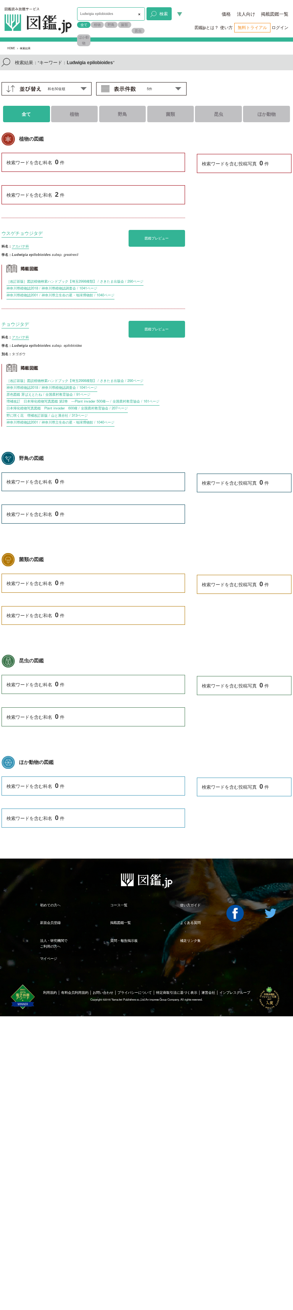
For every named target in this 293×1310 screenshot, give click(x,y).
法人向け (246, 13)
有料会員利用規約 (75, 992)
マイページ (48, 958)
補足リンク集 (190, 940)
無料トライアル (252, 27)
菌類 (124, 24)
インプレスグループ (234, 992)
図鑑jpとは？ (207, 27)
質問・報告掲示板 (124, 940)
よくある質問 (190, 922)
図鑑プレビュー (157, 238)
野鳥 (111, 24)
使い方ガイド (190, 904)
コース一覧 (118, 904)
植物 (97, 24)
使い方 (226, 27)
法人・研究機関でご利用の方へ (54, 943)
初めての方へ (50, 904)
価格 (226, 13)
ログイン (280, 27)
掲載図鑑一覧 (274, 13)
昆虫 (138, 30)
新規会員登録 (50, 922)
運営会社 (208, 992)
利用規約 (50, 992)
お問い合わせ (103, 992)
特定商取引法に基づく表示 (176, 992)
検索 (163, 13)
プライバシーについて (135, 992)
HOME (11, 48)
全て (83, 24)
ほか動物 (84, 40)
